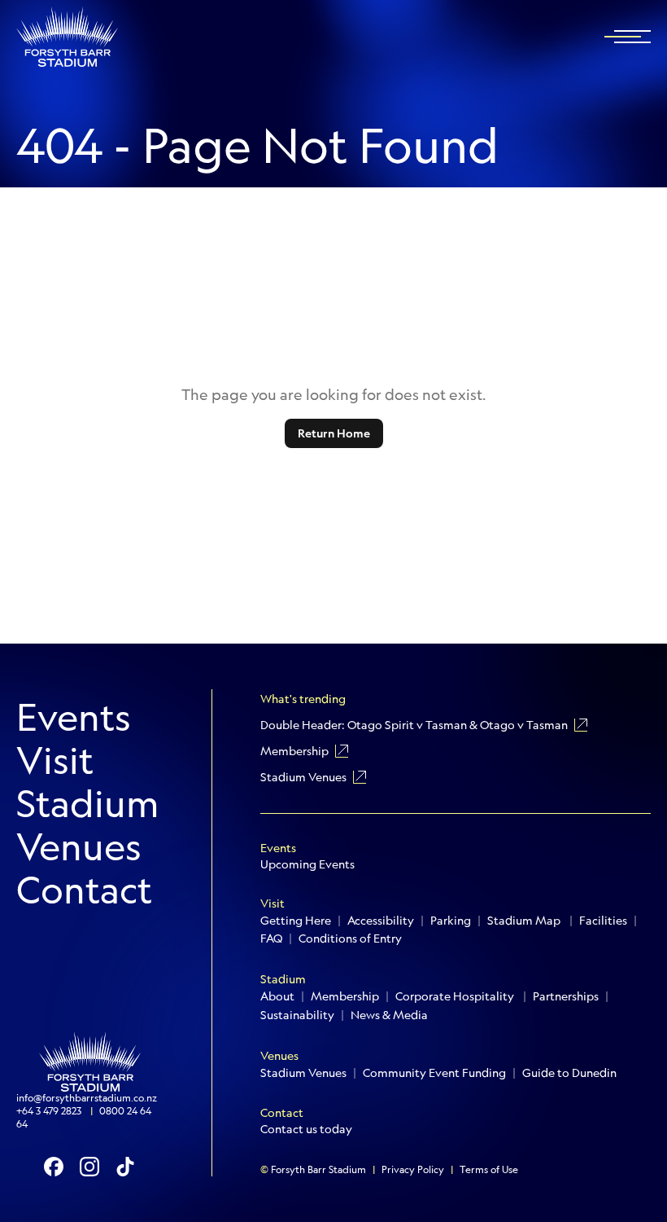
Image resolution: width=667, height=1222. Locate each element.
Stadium (87, 803)
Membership (294, 751)
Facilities (603, 920)
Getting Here (295, 920)
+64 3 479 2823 (50, 1111)
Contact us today (306, 1129)
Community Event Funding (434, 1073)
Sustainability (297, 1015)
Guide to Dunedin (569, 1073)
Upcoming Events (307, 864)
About (277, 996)
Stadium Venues (303, 777)
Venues (79, 846)
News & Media (389, 1015)
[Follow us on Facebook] (53, 1166)
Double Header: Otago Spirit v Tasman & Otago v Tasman (414, 725)
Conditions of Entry (350, 938)
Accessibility (380, 920)
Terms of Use (489, 1169)
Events (73, 717)
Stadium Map (525, 920)
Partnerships (566, 996)
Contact (84, 890)
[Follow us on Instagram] (89, 1166)
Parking (450, 920)
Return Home (334, 433)
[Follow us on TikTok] (125, 1166)
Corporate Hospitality (456, 996)
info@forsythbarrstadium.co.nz (86, 1098)
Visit (55, 760)
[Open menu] (632, 37)
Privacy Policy (412, 1169)
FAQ (271, 938)
